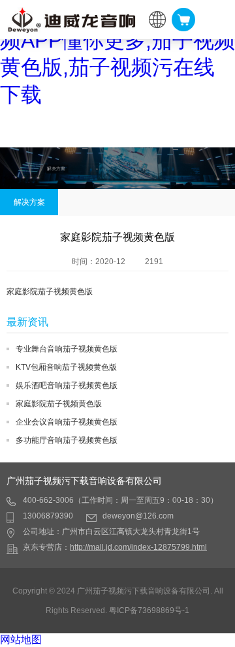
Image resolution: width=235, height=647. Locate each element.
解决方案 (29, 202)
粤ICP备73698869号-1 (149, 610)
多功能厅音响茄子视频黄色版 (67, 440)
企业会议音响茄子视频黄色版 (67, 422)
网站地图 (21, 639)
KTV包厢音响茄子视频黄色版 (66, 367)
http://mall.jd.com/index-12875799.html (138, 547)
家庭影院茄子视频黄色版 (59, 403)
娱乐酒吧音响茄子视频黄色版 (67, 385)
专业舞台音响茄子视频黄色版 (67, 349)
